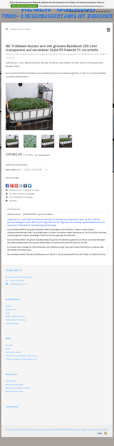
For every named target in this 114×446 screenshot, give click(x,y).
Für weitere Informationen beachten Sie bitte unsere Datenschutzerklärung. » (71, 6)
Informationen (13, 209)
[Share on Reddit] (21, 185)
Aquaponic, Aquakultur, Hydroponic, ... (23, 355)
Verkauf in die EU (13, 352)
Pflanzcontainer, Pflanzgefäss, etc (21, 359)
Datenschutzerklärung (16, 319)
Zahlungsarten (12, 323)
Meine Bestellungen (15, 384)
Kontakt (9, 345)
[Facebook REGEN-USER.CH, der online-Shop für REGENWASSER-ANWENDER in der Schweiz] (8, 414)
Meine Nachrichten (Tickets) (18, 388)
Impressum (11, 309)
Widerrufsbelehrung (15, 316)
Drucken (13, 200)
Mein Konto (104, 11)
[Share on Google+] (12, 185)
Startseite (10, 54)
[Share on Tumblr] (25, 185)
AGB (8, 312)
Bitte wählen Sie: (14, 169)
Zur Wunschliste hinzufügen (22, 193)
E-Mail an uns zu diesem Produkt (24, 190)
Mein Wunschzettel (14, 391)
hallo (8, 348)
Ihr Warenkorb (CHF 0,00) (81, 11)
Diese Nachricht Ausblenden (24, 6)
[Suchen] (7, 29)
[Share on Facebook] (7, 185)
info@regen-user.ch (19, 284)
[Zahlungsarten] (100, 433)
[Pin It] (16, 185)
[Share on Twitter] (29, 185)
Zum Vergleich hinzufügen (21, 197)
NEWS (8, 306)
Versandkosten (44, 155)
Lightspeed (103, 429)
